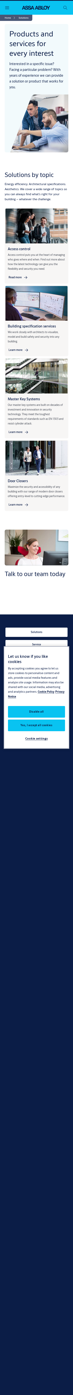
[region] (36, 697)
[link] (10, 18)
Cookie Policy (46, 691)
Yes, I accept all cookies (36, 725)
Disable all (36, 711)
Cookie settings (36, 738)
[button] (23, 18)
